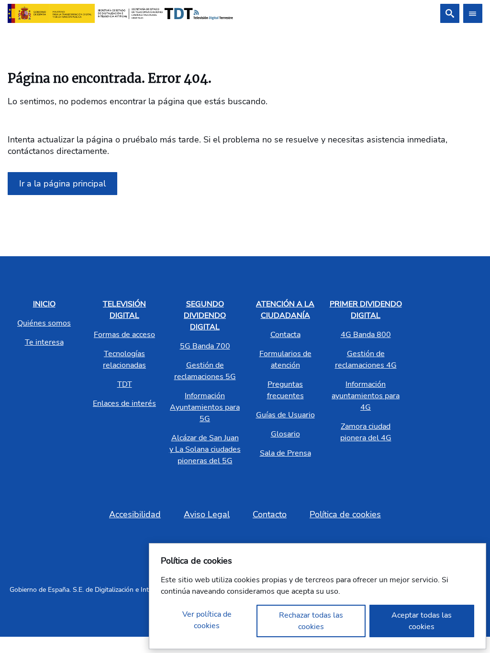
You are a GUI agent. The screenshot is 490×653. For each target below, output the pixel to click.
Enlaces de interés (124, 403)
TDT (124, 384)
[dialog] (317, 596)
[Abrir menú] (472, 13)
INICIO (44, 304)
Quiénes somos (44, 323)
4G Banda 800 (366, 334)
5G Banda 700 (205, 346)
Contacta (285, 334)
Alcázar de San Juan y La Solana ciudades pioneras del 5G (205, 449)
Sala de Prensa (285, 453)
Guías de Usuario (285, 415)
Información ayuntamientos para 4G (366, 396)
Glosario (285, 434)
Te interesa (44, 342)
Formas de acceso (124, 334)
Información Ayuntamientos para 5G (205, 407)
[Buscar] (449, 13)
